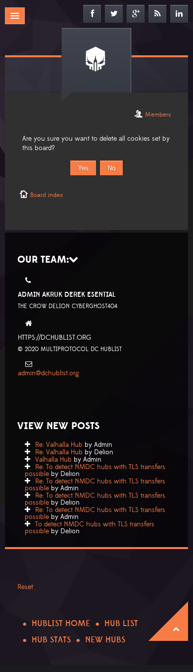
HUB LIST (121, 623)
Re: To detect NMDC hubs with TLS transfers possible (95, 470)
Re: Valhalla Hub (59, 444)
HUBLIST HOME (61, 623)
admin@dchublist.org (48, 373)
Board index (46, 195)
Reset (25, 587)
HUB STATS (51, 639)
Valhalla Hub (53, 459)
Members (158, 115)
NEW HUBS (105, 639)
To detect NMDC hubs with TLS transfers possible (89, 528)
